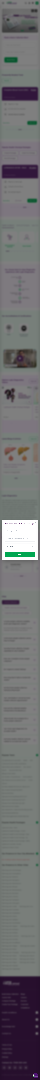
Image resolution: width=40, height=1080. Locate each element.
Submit (20, 555)
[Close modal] (35, 522)
